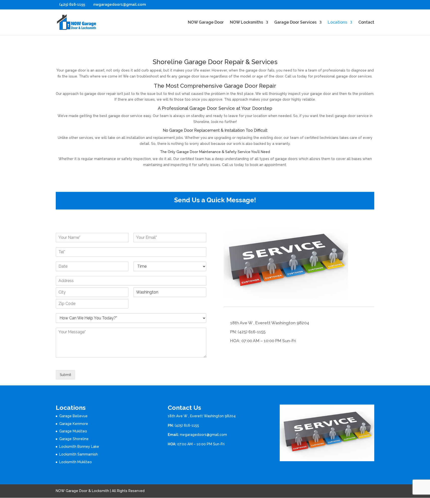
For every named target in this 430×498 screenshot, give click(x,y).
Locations (337, 23)
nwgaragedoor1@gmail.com (203, 435)
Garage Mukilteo (73, 431)
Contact (366, 23)
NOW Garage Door (206, 23)
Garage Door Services (295, 23)
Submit (65, 375)
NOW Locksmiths (246, 23)
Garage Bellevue (73, 416)
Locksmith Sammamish (78, 454)
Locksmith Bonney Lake (79, 447)
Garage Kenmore (73, 424)
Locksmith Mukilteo (75, 462)
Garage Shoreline (74, 439)
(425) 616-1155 (187, 425)
